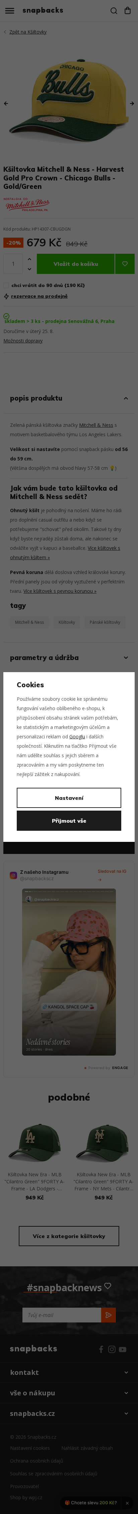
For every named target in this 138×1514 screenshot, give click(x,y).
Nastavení (69, 797)
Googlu (77, 736)
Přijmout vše (69, 820)
